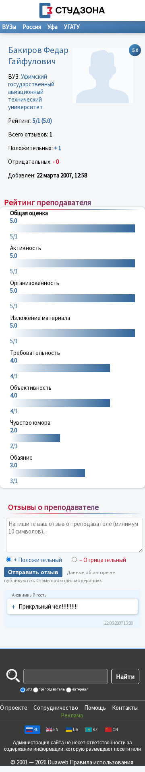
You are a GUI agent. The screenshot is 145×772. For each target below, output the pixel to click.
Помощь (95, 707)
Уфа (53, 27)
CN (115, 729)
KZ (95, 729)
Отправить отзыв (33, 572)
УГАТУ (72, 27)
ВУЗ (28, 689)
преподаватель (51, 689)
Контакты (125, 707)
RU (36, 729)
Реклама (72, 715)
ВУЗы (9, 27)
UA (75, 729)
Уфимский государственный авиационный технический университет (31, 92)
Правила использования (101, 762)
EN (55, 729)
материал (79, 689)
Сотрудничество (55, 707)
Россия (32, 27)
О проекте (13, 707)
